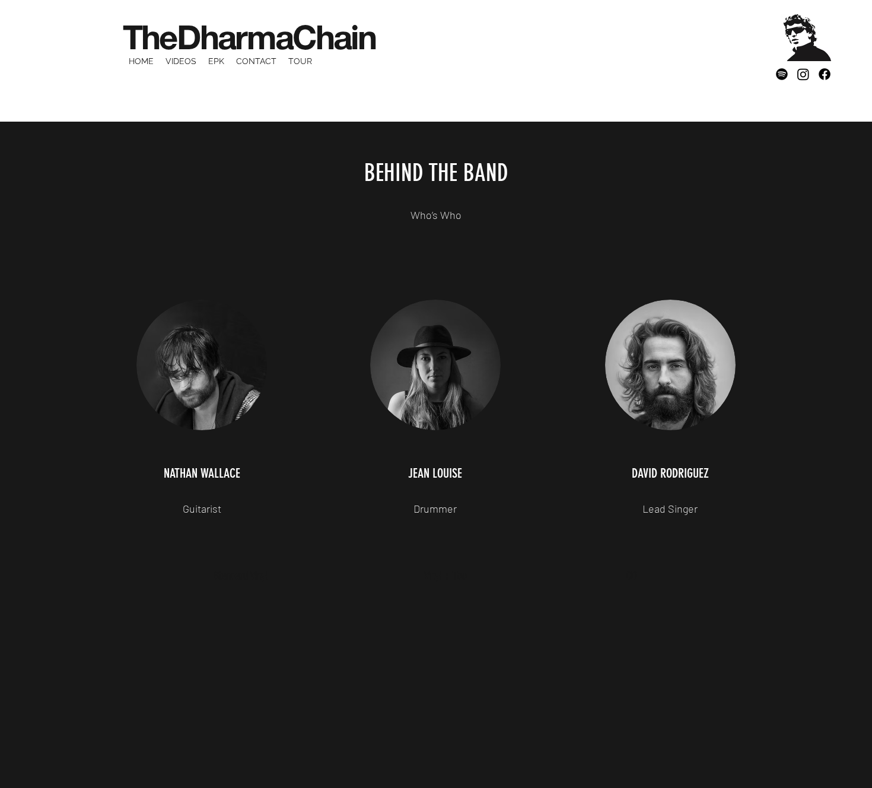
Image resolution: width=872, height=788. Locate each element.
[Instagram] (803, 74)
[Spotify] (782, 74)
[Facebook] (824, 74)
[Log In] (766, 38)
